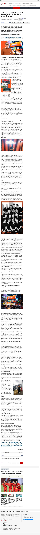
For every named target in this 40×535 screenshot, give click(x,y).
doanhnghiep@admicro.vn (29, 517)
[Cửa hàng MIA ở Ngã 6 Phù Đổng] (12, 301)
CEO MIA (13, 458)
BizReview (10, 3)
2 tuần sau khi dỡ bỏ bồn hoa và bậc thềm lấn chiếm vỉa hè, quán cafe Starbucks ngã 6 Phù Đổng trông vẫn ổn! (21, 40)
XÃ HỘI (4, 7)
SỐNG (28, 7)
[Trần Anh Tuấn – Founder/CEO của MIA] (12, 145)
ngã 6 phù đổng (7, 458)
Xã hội (7, 511)
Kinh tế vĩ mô (11, 511)
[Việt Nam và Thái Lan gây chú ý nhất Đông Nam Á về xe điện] (19, 495)
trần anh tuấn (17, 458)
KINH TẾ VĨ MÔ (10, 7)
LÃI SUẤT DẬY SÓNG (17, 3)
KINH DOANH (17, 7)
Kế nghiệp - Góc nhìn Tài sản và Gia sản (15, 5)
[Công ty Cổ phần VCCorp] (5, 523)
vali (10, 458)
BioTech (24, 5)
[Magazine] (2, 0)
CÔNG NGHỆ (23, 7)
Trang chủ (3, 511)
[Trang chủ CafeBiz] (0, 7)
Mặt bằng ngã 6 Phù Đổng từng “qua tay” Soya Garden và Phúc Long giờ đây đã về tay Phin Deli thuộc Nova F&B (21, 37)
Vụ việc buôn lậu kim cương (31, 5)
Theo (11, 452)
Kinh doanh (16, 19)
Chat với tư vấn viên (28, 519)
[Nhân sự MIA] (12, 217)
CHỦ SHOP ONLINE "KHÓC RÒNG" (27, 3)
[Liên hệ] (10, 22)
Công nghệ (23, 511)
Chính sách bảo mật (3, 520)
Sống (27, 511)
